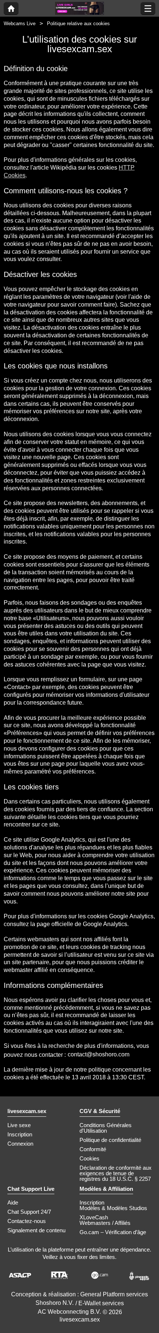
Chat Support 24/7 (29, 1212)
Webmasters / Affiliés (105, 1223)
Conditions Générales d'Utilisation (106, 1128)
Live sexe (19, 1125)
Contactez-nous (26, 1221)
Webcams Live (19, 23)
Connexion (20, 1143)
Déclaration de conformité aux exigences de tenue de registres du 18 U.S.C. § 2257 (116, 1173)
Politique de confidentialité (110, 1140)
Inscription (19, 1134)
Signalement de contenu (36, 1230)
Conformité (93, 1149)
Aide (12, 1202)
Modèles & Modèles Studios (113, 1208)
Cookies (89, 1158)
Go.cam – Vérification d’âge (113, 1232)
